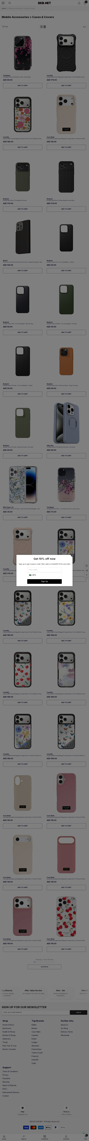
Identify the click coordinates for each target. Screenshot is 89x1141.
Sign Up (44, 581)
